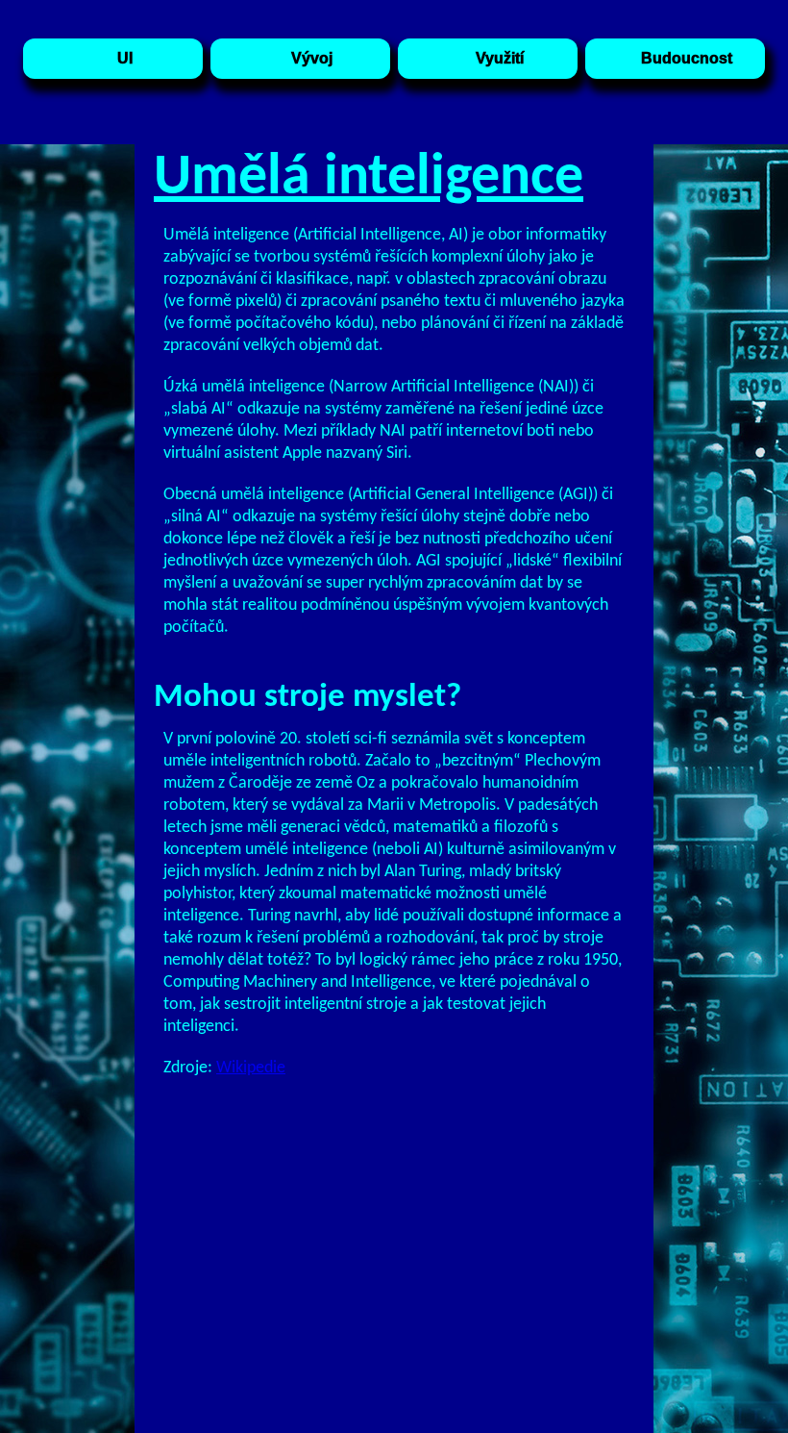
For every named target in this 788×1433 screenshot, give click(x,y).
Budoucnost (686, 58)
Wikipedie (250, 1068)
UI (125, 58)
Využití (500, 58)
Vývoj (311, 58)
